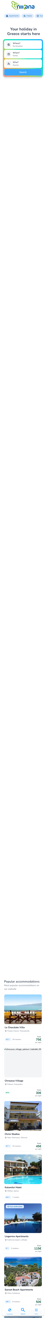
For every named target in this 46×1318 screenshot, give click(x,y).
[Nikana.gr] (23, 5)
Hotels (29, 16)
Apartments (14, 16)
